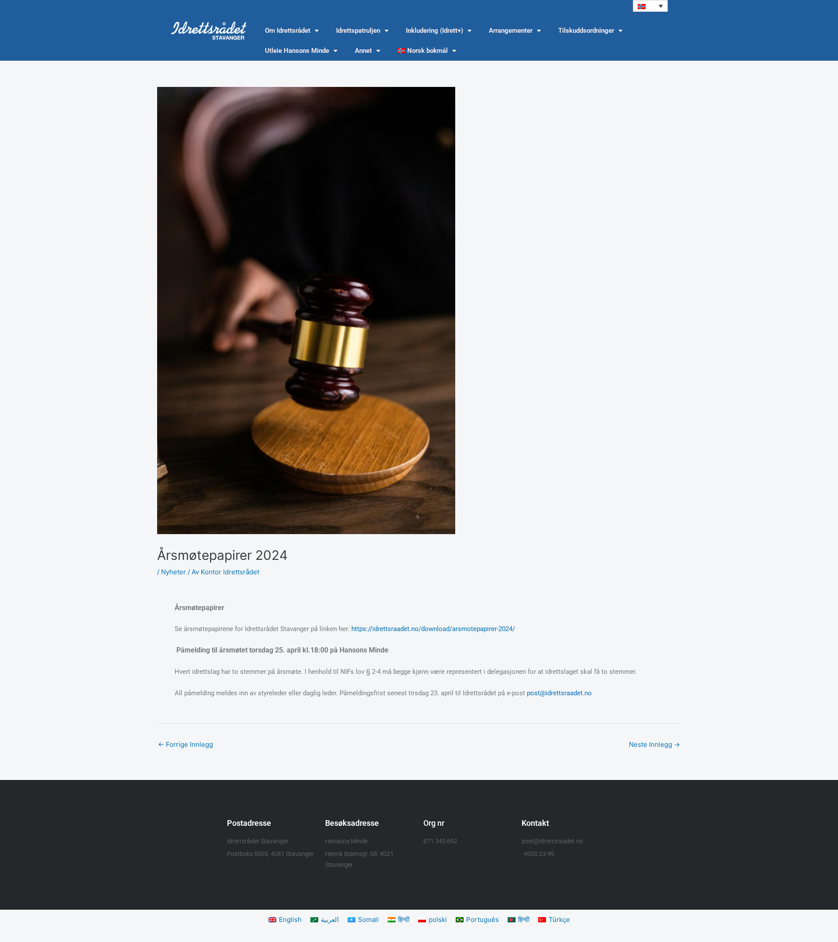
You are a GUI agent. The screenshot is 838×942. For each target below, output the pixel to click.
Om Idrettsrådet (287, 31)
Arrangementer (510, 31)
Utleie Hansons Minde (297, 51)
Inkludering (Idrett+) (434, 31)
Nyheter (173, 572)
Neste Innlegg (654, 744)
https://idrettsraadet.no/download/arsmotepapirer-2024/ (433, 629)
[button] (650, 6)
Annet (363, 51)
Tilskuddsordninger (586, 31)
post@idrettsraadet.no (559, 693)
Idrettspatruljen (358, 31)
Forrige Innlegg (185, 744)
